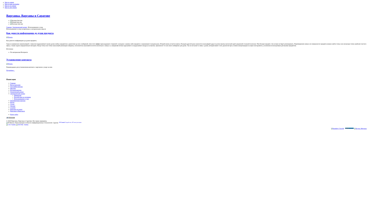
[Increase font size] (16, 20)
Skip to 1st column (10, 6)
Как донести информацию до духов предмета (30, 33)
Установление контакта (18, 59)
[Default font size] (16, 22)
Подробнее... (10, 70)
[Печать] (9, 37)
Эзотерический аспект (19, 27)
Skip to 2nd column (11, 7)
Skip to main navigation (12, 4)
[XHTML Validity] (22, 125)
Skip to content (9, 2)
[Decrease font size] (16, 24)
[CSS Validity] (11, 125)
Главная (9, 27)
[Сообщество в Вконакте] (10, 118)
